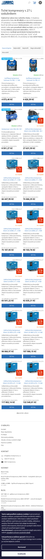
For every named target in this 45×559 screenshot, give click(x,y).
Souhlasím (22, 554)
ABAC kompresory (10, 462)
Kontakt (3, 429)
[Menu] (40, 3)
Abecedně (5, 52)
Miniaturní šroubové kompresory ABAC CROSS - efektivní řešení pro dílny (22, 507)
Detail (11, 104)
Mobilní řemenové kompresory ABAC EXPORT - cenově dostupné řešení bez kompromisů (21, 500)
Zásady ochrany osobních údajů (11, 440)
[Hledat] (29, 3)
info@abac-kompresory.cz (12, 456)
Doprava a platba (6, 443)
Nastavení (22, 547)
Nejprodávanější (36, 48)
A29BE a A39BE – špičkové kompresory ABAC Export (17, 484)
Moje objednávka (6, 432)
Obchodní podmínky (7, 437)
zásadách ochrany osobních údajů (18, 532)
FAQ (2, 445)
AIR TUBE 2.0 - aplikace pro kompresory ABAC (15, 494)
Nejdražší (25, 48)
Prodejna (4, 435)
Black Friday (5, 472)
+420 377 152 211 (9, 459)
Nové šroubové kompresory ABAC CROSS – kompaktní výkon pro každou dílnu (21, 478)
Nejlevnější (17, 48)
